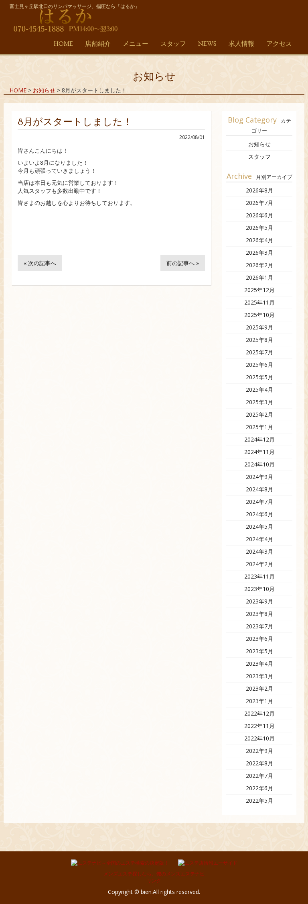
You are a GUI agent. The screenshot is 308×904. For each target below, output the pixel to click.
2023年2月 (259, 688)
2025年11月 (259, 302)
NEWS (207, 43)
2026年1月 (259, 277)
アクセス (279, 43)
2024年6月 (259, 514)
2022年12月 (259, 713)
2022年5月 (259, 800)
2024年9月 (259, 477)
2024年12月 (259, 439)
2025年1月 (259, 427)
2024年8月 (259, 489)
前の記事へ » (182, 263)
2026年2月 (259, 265)
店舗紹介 (98, 43)
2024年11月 (259, 452)
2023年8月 (259, 614)
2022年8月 (259, 763)
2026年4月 (259, 240)
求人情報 (241, 43)
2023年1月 (259, 701)
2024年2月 (259, 564)
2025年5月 (259, 377)
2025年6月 (259, 364)
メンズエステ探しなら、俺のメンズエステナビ (154, 873)
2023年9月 (259, 601)
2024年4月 (259, 539)
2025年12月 (259, 290)
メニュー (135, 43)
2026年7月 (259, 203)
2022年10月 (259, 738)
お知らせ (259, 144)
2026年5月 (259, 227)
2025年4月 (259, 389)
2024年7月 (259, 501)
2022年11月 (259, 726)
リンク (154, 880)
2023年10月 (259, 589)
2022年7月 (259, 775)
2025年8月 (259, 340)
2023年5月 (259, 651)
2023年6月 (259, 638)
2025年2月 (259, 414)
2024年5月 (259, 526)
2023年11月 (259, 576)
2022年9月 (259, 751)
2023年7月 (259, 626)
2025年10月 (259, 315)
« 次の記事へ (40, 263)
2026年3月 (259, 252)
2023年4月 (259, 663)
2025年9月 (259, 327)
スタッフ (173, 43)
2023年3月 (259, 676)
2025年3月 (259, 402)
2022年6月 (259, 788)
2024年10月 (259, 464)
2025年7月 (259, 352)
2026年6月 (259, 215)
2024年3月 (259, 551)
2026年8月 (259, 190)
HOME (63, 43)
